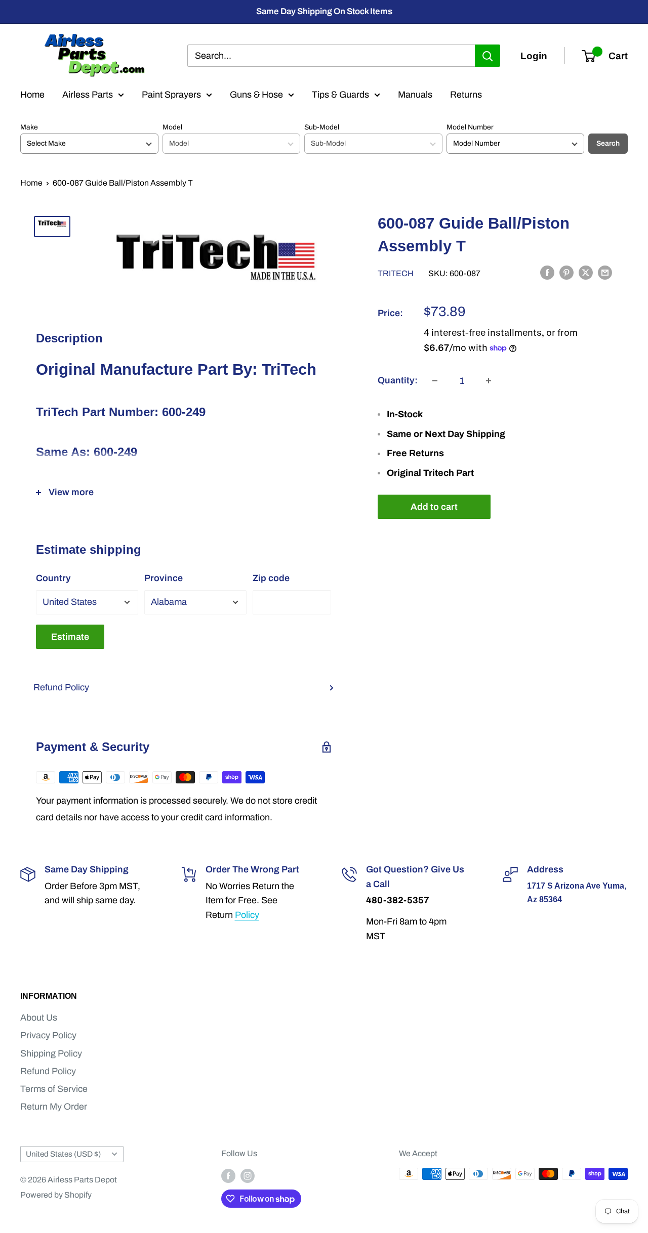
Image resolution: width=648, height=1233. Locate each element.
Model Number (470, 127)
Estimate (70, 637)
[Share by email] (605, 272)
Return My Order (53, 1107)
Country (53, 578)
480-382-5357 (397, 900)
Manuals (415, 95)
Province (163, 578)
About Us (38, 1017)
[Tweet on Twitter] (586, 272)
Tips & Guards (340, 95)
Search (608, 143)
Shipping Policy (51, 1053)
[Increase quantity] (488, 380)
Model (172, 127)
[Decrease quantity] (435, 380)
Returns (466, 95)
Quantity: (398, 380)
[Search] (487, 56)
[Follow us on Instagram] (247, 1175)
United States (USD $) (63, 1154)
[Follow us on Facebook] (228, 1175)
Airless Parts (87, 95)
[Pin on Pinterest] (566, 272)
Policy (247, 915)
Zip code (271, 578)
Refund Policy (61, 687)
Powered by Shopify (56, 1195)
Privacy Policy (48, 1035)
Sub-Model (321, 127)
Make (29, 127)
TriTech (396, 273)
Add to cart (434, 507)
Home (32, 95)
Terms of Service (54, 1089)
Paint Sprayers (171, 95)
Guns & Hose (256, 95)
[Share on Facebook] (547, 272)
